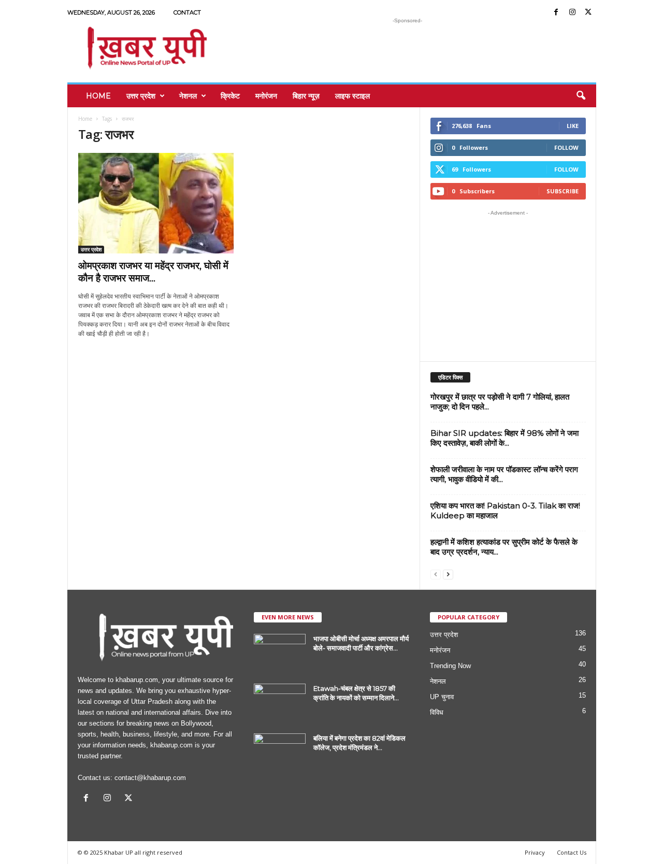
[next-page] (448, 574)
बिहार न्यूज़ (306, 96)
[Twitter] (588, 12)
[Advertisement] (407, 48)
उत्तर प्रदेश (140, 96)
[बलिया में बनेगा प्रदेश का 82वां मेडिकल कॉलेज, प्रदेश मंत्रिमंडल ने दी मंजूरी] (280, 752)
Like (573, 126)
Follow (566, 147)
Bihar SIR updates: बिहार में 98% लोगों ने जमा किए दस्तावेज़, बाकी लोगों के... (504, 438)
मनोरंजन (266, 96)
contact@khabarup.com (150, 778)
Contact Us (571, 852)
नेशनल (188, 96)
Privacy (535, 852)
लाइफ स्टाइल (352, 96)
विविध (436, 712)
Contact (187, 12)
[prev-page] (435, 574)
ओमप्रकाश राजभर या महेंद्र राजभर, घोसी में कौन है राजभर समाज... (153, 272)
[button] (580, 95)
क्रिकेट (230, 96)
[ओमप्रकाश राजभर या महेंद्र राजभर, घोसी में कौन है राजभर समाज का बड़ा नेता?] (156, 203)
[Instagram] (572, 12)
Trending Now (450, 666)
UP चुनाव (442, 697)
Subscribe (562, 191)
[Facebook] (556, 12)
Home (98, 96)
